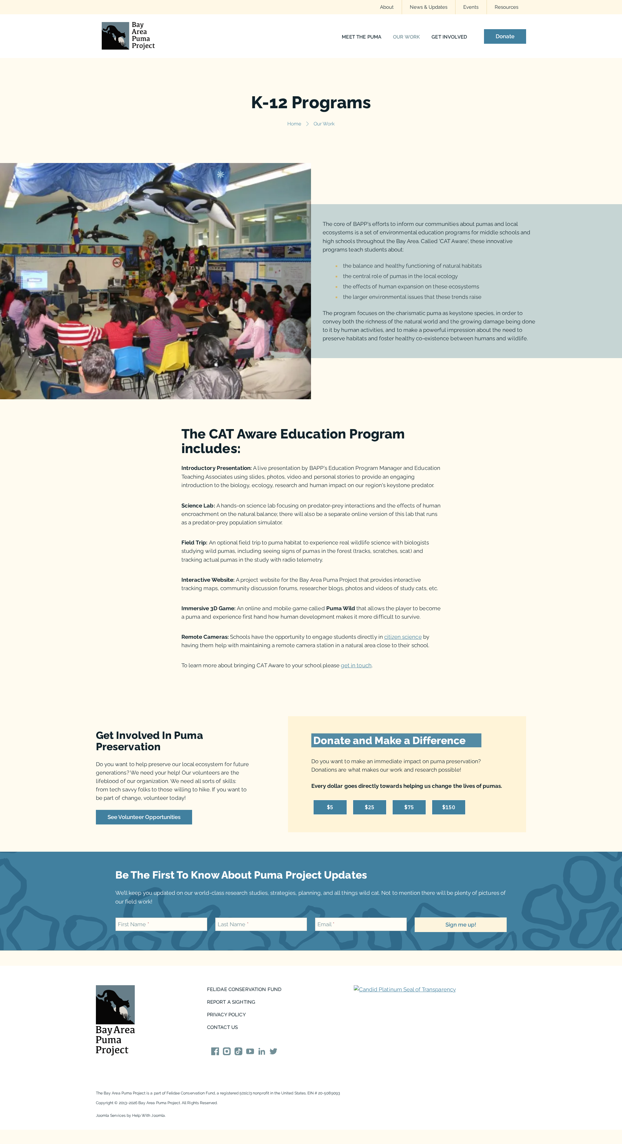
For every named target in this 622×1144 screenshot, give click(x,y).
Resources (506, 7)
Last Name (233, 924)
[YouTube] (250, 1052)
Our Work (406, 37)
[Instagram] (227, 1052)
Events (470, 7)
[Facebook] (215, 1052)
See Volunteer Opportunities (144, 817)
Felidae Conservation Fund (244, 989)
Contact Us (222, 1027)
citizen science (403, 637)
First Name (133, 924)
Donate (505, 36)
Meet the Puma (361, 37)
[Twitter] (273, 1052)
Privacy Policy (226, 1014)
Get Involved (449, 37)
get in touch (356, 665)
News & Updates (429, 7)
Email (325, 924)
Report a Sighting (231, 1002)
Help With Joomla (148, 1115)
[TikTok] (238, 1052)
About (387, 7)
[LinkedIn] (262, 1052)
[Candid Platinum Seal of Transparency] (405, 989)
